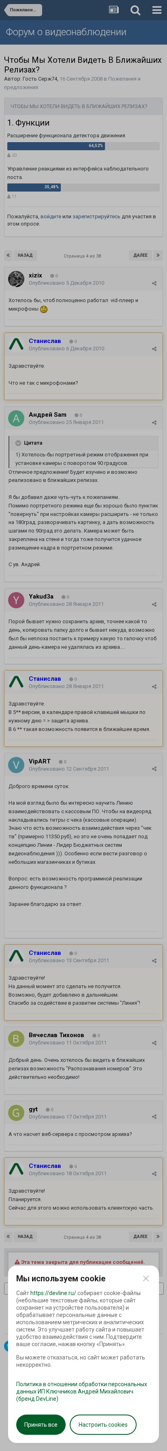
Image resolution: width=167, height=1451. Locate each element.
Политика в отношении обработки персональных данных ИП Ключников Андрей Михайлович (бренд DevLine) (81, 1391)
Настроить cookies (103, 1424)
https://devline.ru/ (53, 1293)
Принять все (41, 1424)
